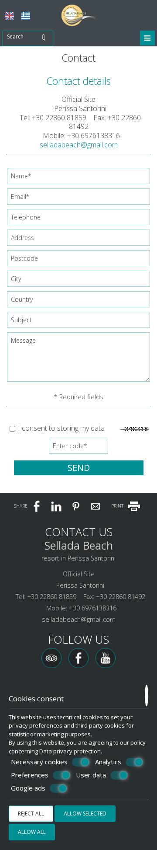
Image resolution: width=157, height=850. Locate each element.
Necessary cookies (39, 762)
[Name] (78, 178)
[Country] (78, 301)
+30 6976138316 (93, 135)
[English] (9, 16)
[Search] (46, 38)
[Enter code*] (78, 448)
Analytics (108, 762)
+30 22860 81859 (59, 117)
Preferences (29, 775)
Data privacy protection (70, 751)
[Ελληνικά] (25, 16)
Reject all (31, 813)
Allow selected (85, 813)
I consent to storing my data (60, 428)
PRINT (118, 506)
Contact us (79, 531)
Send (79, 468)
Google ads (28, 788)
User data (91, 775)
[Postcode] (78, 260)
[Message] (78, 360)
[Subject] (78, 322)
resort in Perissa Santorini (78, 558)
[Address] (78, 240)
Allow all (32, 832)
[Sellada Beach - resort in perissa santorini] (78, 14)
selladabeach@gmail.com (79, 145)
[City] (78, 281)
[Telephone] (78, 219)
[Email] (78, 198)
